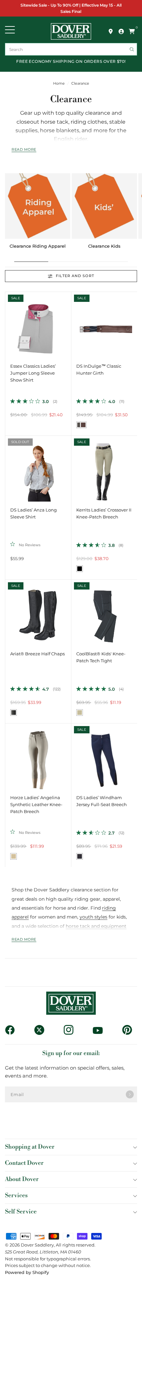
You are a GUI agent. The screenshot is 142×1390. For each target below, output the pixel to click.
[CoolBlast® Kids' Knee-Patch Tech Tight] (104, 612)
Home (59, 83)
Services (16, 1195)
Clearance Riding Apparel (38, 246)
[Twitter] (41, 1030)
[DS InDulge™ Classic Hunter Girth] (104, 325)
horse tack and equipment (96, 926)
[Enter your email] (130, 1094)
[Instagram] (71, 1030)
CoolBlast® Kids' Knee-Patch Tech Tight (100, 657)
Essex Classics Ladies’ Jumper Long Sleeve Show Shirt (33, 373)
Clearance (80, 83)
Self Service (21, 1211)
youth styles (93, 917)
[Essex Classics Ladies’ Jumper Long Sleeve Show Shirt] (38, 325)
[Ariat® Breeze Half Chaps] (38, 612)
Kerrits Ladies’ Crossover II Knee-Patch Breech (103, 513)
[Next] (66, 325)
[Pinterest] (129, 1030)
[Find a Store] (110, 31)
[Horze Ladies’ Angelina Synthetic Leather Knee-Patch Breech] (38, 756)
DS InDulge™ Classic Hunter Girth (98, 370)
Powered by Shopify (27, 1272)
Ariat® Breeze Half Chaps (37, 653)
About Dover (22, 1179)
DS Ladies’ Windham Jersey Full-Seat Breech (101, 801)
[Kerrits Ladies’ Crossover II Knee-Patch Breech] (104, 469)
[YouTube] (100, 1030)
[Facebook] (12, 1030)
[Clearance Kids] (104, 206)
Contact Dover (24, 1163)
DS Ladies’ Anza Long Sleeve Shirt (33, 513)
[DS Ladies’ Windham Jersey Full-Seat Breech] (104, 756)
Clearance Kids (104, 246)
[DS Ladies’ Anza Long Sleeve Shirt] (38, 469)
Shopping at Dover (29, 1147)
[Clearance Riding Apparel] (37, 206)
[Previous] (10, 325)
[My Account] (121, 31)
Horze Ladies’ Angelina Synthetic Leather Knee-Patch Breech (36, 804)
